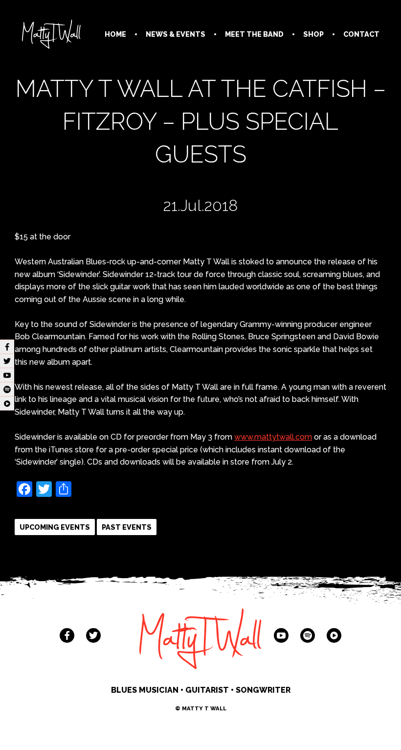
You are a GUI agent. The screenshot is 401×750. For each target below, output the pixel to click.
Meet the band (254, 34)
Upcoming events (55, 527)
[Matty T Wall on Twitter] (93, 635)
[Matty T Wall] (51, 36)
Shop (313, 34)
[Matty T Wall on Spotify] (307, 635)
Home (115, 34)
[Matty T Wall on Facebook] (67, 635)
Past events (127, 527)
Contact (361, 34)
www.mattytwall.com (273, 437)
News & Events (175, 34)
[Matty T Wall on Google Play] (334, 635)
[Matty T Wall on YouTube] (281, 635)
